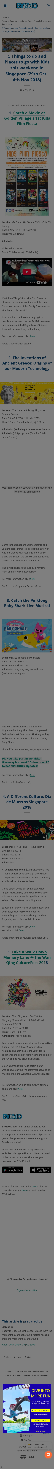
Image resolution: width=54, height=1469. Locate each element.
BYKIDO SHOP (40, 1420)
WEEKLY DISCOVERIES (40, 1410)
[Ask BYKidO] (48, 1454)
